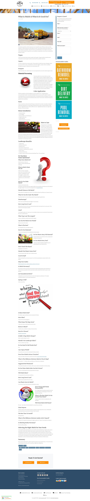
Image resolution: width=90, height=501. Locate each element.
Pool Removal (39, 483)
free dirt (37, 447)
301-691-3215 (44, 2)
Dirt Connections (20, 4)
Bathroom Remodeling (41, 480)
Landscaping (21, 445)
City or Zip (59, 41)
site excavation (42, 447)
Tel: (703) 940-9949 (59, 474)
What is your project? (61, 45)
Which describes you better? (62, 27)
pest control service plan (41, 356)
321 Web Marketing (54, 498)
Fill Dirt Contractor (32, 447)
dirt (19, 447)
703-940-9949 (35, 2)
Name (58, 23)
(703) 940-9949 (29, 462)
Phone (58, 33)
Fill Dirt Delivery (40, 481)
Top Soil (25, 445)
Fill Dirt (27, 447)
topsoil (20, 449)
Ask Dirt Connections (22, 333)
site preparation (47, 447)
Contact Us (43, 462)
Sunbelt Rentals (40, 187)
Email (58, 37)
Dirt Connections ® (42, 498)
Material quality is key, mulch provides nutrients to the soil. (28, 263)
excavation (23, 447)
